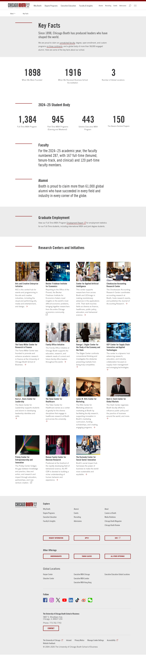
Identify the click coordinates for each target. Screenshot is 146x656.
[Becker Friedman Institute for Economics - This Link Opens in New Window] (58, 271)
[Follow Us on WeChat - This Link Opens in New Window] (90, 600)
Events (115, 6)
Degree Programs (51, 5)
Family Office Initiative (55, 344)
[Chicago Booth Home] (18, 5)
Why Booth (37, 5)
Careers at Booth (110, 513)
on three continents (54, 46)
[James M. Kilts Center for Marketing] (88, 386)
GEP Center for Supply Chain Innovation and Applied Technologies (118, 347)
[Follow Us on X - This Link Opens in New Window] (58, 600)
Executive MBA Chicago (82, 574)
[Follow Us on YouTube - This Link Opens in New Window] (64, 600)
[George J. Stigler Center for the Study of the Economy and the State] (88, 332)
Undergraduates (56, 556)
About (12, 13)
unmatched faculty (67, 43)
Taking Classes (87, 556)
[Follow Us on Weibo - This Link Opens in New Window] (84, 600)
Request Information (56, 538)
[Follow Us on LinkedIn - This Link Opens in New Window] (71, 600)
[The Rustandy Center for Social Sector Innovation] (88, 445)
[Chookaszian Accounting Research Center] (119, 271)
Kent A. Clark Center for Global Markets (116, 400)
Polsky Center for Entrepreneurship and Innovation (24, 460)
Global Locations (51, 568)
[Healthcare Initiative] (48, 421)
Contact (51, 628)
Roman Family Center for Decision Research (56, 458)
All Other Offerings (118, 556)
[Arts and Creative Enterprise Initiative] (27, 271)
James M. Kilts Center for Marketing (86, 400)
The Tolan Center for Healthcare (54, 400)
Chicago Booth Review (112, 525)
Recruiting (108, 6)
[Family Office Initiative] (58, 332)
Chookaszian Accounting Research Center (116, 285)
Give (116, 538)
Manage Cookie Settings (95, 640)
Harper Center (48, 574)
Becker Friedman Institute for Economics (56, 285)
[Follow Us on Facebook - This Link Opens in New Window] (45, 600)
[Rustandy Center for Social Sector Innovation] (87, 474)
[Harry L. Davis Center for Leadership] (27, 386)
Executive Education (68, 5)
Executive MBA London (81, 578)
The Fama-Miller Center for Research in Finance (26, 346)
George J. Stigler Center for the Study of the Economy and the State (88, 347)
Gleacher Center (48, 578)
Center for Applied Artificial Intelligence (87, 285)
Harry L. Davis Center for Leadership (25, 400)
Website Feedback (49, 643)
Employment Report (75, 223)
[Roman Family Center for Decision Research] (58, 445)
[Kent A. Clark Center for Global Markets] (119, 386)
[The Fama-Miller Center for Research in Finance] (27, 332)
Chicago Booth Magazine (113, 521)
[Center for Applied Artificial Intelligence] (88, 271)
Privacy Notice (79, 640)
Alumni (101, 6)
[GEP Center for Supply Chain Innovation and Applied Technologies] (119, 332)
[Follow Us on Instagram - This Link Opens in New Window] (51, 600)
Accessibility (111, 640)
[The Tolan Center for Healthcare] (58, 386)
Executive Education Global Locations (117, 574)
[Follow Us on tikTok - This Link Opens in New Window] (77, 600)
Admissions (122, 6)
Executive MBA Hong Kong (82, 582)
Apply (87, 538)
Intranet (69, 640)
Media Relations (110, 517)
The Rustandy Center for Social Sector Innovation (86, 458)
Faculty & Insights (86, 5)
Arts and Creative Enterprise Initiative (26, 285)
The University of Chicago (51, 640)
